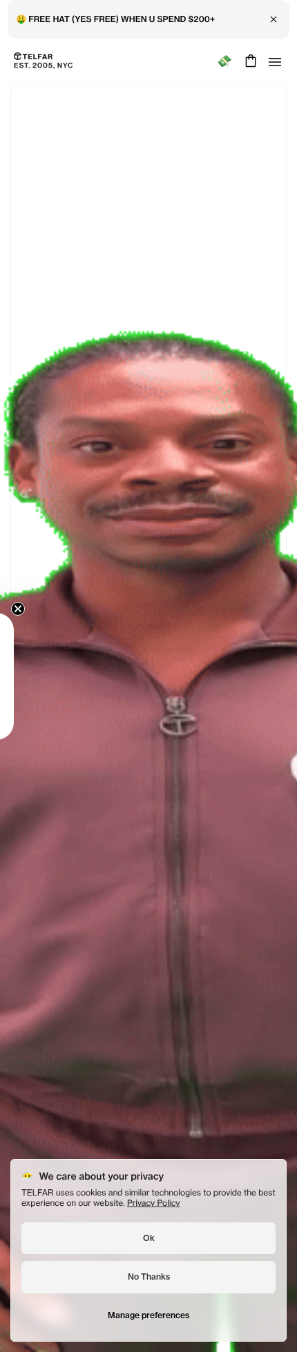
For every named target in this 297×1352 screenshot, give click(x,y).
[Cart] (249, 60)
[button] (31, 676)
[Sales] (224, 61)
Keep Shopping (148, 705)
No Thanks (149, 1276)
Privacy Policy (153, 1203)
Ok (149, 1238)
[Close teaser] (52, 609)
